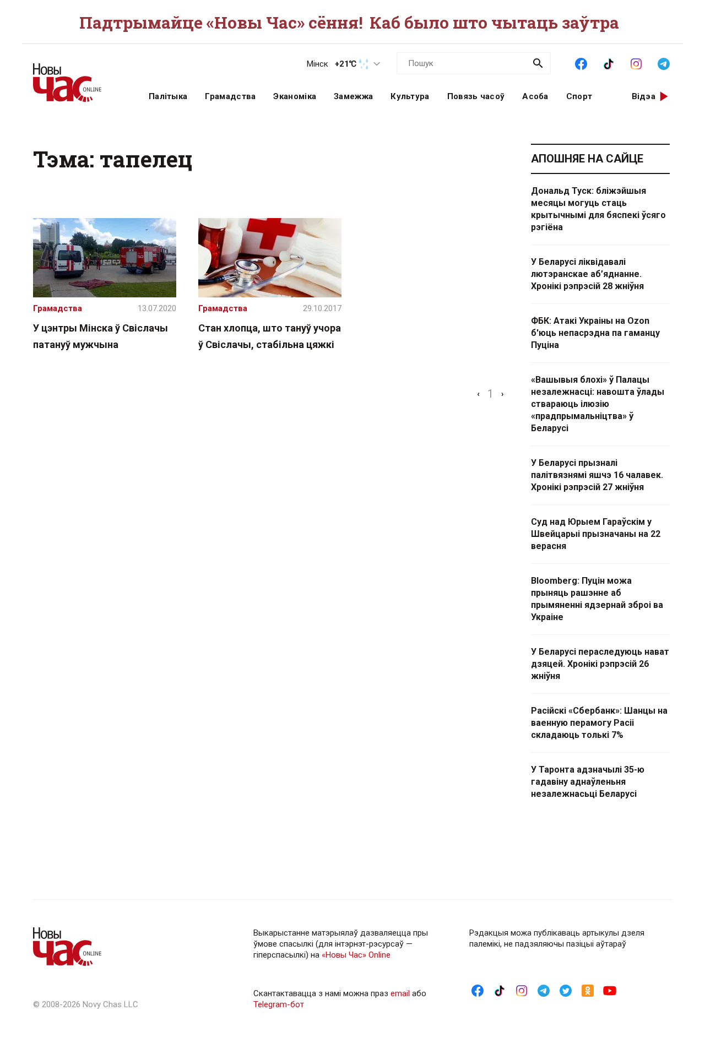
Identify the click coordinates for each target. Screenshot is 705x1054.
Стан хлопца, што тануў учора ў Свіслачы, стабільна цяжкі (269, 336)
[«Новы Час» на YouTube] (609, 990)
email (400, 993)
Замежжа (353, 96)
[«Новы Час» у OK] (587, 990)
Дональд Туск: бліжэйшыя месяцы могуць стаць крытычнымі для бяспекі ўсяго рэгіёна (598, 209)
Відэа (644, 96)
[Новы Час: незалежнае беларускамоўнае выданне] (77, 77)
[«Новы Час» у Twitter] (565, 990)
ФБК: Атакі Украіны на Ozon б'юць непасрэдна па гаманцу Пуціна (595, 333)
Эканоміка (294, 96)
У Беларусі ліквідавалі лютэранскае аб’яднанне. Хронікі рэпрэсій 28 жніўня (587, 274)
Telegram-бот (278, 1004)
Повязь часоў (476, 96)
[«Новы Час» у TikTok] (608, 62)
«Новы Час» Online (356, 955)
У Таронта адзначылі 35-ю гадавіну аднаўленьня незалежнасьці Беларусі (587, 781)
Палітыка (168, 96)
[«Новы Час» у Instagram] (636, 62)
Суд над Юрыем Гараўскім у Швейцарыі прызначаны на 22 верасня (595, 534)
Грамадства (230, 96)
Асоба (535, 96)
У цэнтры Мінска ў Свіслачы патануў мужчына (100, 336)
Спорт (579, 96)
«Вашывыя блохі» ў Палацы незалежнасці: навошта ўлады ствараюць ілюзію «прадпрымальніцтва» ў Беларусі (597, 403)
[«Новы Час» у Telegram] (663, 62)
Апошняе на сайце (587, 158)
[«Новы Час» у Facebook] (581, 62)
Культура (410, 96)
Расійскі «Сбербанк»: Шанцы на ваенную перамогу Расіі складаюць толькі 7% (599, 722)
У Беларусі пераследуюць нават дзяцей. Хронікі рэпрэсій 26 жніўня (600, 663)
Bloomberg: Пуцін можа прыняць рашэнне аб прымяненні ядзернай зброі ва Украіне (597, 598)
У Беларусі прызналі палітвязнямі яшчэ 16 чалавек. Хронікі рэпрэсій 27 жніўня (597, 475)
